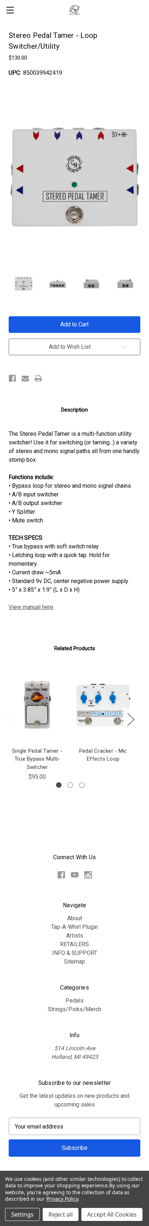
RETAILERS (74, 944)
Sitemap (74, 961)
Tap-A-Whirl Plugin (74, 926)
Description (74, 410)
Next (130, 719)
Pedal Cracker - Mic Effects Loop (103, 755)
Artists (74, 935)
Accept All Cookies (112, 1214)
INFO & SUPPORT (74, 952)
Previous (10, 719)
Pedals (74, 1000)
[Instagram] (88, 875)
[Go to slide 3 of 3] (82, 785)
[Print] (38, 378)
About (74, 918)
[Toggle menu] (10, 10)
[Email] (25, 378)
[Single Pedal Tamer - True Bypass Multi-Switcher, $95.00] (37, 705)
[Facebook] (12, 378)
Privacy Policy (62, 1198)
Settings (22, 1214)
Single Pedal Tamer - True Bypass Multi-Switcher (37, 759)
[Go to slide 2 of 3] (70, 785)
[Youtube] (74, 875)
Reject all (60, 1214)
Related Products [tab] (74, 648)
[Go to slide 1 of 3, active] (58, 785)
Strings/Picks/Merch (74, 1009)
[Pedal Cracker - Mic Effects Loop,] (103, 705)
